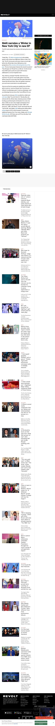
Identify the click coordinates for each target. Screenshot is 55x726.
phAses (4, 110)
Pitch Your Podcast (24, 702)
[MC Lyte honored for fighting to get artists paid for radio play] (10, 308)
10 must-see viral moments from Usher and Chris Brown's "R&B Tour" (26, 678)
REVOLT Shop (47, 702)
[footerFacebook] (29, 719)
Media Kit (34, 702)
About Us (34, 697)
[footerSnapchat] (26, 719)
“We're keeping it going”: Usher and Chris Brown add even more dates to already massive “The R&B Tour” (26, 518)
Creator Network (24, 704)
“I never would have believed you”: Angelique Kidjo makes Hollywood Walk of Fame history (26, 386)
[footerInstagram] (19, 719)
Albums (8, 171)
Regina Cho (5, 54)
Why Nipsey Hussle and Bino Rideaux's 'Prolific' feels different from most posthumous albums (25, 609)
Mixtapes (17, 171)
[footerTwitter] (32, 719)
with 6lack (4, 97)
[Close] (53, 722)
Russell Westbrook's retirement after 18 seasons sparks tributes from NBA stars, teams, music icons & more (26, 654)
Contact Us (46, 699)
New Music (4, 40)
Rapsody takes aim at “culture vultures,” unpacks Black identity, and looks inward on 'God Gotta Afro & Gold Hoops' (26, 201)
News (22, 219)
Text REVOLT (46, 700)
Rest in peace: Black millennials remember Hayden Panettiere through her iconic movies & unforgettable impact (26, 543)
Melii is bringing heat (16, 57)
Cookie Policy (15, 723)
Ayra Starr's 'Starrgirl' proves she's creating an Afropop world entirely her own (26, 585)
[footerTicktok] (22, 719)
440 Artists (23, 705)
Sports (22, 352)
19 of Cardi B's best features (26, 565)
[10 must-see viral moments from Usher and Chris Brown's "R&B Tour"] (10, 677)
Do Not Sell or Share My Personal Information (41, 721)
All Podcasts (23, 699)
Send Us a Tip (35, 700)
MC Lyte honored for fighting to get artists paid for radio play (26, 309)
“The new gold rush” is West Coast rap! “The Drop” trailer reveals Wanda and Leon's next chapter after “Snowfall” (26, 465)
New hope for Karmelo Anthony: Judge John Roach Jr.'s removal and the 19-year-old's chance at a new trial (26, 256)
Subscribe (46, 697)
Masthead (35, 699)
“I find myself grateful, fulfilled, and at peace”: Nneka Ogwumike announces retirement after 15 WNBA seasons (26, 360)
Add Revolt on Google (20, 54)
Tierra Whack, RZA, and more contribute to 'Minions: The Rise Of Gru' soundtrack (42, 67)
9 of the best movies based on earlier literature (25, 631)
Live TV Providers (24, 700)
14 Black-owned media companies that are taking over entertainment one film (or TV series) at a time (26, 410)
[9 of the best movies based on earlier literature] (10, 632)
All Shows (22, 697)
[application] (44, 713)
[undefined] (43, 44)
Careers (34, 704)
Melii (16, 95)
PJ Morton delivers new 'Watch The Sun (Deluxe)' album (41, 51)
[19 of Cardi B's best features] (10, 567)
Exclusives (23, 274)
